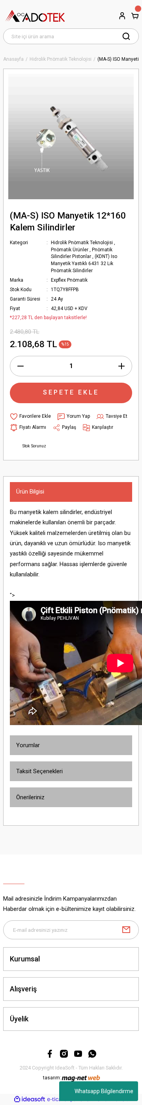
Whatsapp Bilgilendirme (104, 1091)
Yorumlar (28, 745)
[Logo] (35, 16)
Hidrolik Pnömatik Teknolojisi (82, 242)
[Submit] (126, 929)
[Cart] (135, 15)
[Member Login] (122, 15)
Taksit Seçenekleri (39, 771)
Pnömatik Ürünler (69, 249)
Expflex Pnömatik (69, 280)
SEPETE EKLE (71, 392)
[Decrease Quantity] (20, 366)
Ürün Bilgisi (30, 491)
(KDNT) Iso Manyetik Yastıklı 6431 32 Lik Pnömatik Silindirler (84, 263)
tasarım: (52, 1078)
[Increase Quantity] (121, 366)
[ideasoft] (29, 1099)
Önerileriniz (30, 797)
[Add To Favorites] (30, 417)
